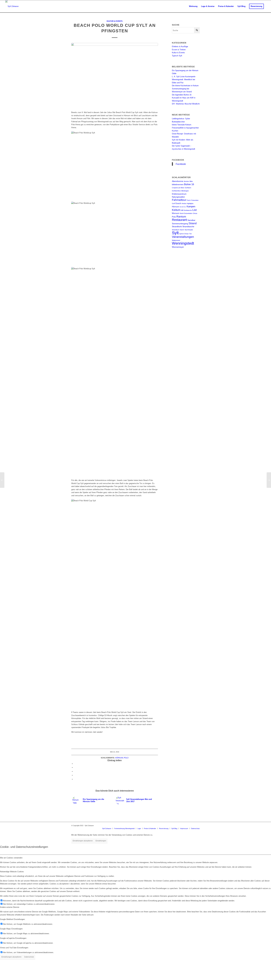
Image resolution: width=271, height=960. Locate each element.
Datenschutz (29, 957)
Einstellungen (101, 841)
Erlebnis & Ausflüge (180, 46)
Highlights (190, 203)
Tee (190, 234)
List (194, 209)
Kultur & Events (115, 21)
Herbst (184, 203)
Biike (191, 181)
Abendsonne (177, 181)
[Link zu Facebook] (193, 825)
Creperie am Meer (178, 188)
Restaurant (179, 220)
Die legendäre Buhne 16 (181, 95)
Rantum (181, 216)
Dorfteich (188, 188)
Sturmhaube (189, 230)
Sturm (182, 230)
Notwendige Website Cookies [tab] (12, 872)
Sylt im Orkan (184, 234)
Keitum (176, 209)
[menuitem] (193, 6)
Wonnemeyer (178, 247)
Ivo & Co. (183, 207)
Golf (173, 203)
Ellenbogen (185, 191)
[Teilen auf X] (75, 767)
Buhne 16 (189, 184)
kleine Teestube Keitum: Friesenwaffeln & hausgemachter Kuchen (185, 128)
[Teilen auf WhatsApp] (75, 771)
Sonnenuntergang (180, 223)
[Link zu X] (197, 825)
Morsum (175, 213)
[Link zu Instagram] (189, 825)
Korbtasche (188, 210)
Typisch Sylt (177, 56)
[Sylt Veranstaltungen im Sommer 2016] (2, 480)
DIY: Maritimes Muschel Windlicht (186, 104)
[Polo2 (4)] (114, 75)
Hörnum (119, 758)
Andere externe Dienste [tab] (9, 907)
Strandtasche (188, 226)
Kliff (182, 210)
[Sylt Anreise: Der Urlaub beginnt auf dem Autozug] (269, 480)
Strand (193, 223)
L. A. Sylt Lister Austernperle (183, 76)
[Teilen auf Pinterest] (75, 775)
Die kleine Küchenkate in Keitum (185, 86)
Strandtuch (175, 230)
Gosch (178, 203)
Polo (126, 758)
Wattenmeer (176, 240)
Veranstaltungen (183, 236)
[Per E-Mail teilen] (75, 779)
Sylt (175, 232)
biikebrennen (177, 184)
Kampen (191, 206)
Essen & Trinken (179, 50)
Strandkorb (177, 226)
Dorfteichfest (176, 191)
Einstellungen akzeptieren (83, 841)
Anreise (186, 181)
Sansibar (191, 220)
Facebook (178, 160)
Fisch (189, 200)
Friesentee (194, 200)
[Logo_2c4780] (11, 6)
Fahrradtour (179, 199)
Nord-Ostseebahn (186, 213)
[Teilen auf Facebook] (75, 764)
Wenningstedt (183, 243)
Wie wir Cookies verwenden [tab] (11, 858)
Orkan (195, 213)
